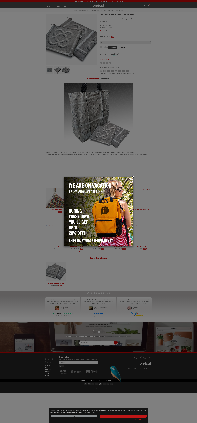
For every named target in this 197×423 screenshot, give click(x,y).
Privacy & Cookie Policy (141, 419)
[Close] (133, 176)
